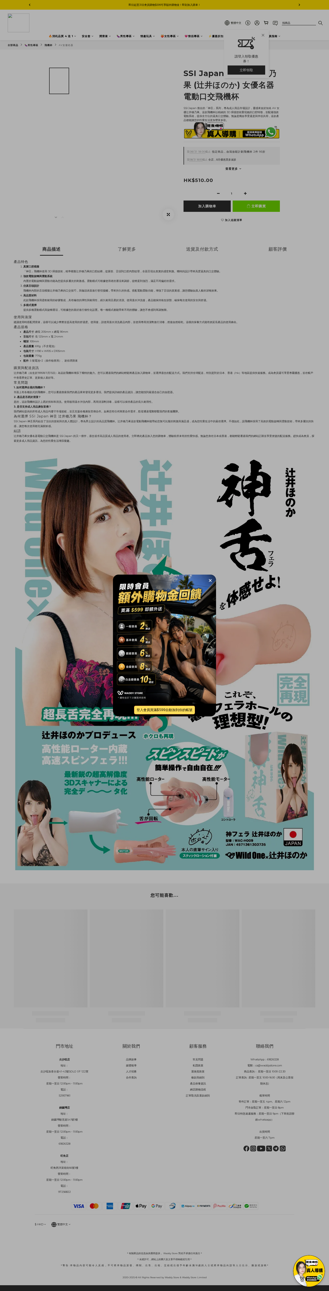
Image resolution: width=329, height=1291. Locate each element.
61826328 (273, 1059)
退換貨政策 (197, 1071)
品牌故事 (131, 1059)
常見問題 (198, 1059)
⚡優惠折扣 (216, 36)
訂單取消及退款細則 (198, 1095)
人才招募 (131, 1071)
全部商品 (13, 45)
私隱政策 (198, 1065)
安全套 (86, 36)
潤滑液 (103, 36)
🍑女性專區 (168, 36)
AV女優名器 (66, 45)
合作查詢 (131, 1077)
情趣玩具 (146, 36)
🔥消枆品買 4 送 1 (61, 36)
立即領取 (246, 70)
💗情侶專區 (192, 36)
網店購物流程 (198, 1089)
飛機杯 (49, 45)
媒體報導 (131, 1065)
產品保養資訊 (198, 1083)
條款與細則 (197, 1077)
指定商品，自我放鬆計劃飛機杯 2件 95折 (226, 151)
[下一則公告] (299, 5)
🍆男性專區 (124, 36)
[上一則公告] (29, 5)
